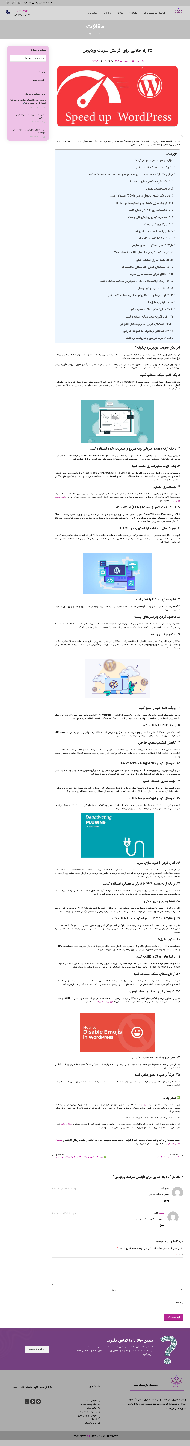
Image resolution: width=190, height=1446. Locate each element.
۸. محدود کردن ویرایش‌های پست (149, 217)
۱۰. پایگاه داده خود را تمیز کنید (151, 231)
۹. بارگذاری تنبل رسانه (157, 224)
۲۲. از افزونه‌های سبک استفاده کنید (147, 316)
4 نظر (34, 121)
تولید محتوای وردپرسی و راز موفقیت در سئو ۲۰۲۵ (29, 131)
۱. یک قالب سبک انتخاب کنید (153, 167)
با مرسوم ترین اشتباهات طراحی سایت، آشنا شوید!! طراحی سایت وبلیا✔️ (28, 101)
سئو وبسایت (144, 1104)
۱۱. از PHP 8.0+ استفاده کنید (153, 238)
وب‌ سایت (179, 1302)
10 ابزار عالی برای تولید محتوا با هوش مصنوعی (30, 116)
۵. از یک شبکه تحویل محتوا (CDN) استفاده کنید (140, 195)
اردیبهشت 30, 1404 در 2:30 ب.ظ (66, 1188)
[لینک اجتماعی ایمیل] (18, 3)
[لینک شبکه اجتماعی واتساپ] (8, 3)
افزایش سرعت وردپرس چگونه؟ (154, 160)
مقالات (91, 33)
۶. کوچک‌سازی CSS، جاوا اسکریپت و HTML (143, 203)
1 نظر (31, 107)
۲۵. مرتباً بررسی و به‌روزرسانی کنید (147, 338)
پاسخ (166, 1200)
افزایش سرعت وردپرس (103, 1001)
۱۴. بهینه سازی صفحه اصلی (153, 260)
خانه (99, 33)
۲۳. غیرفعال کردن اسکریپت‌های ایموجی (144, 323)
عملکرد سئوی (66, 1124)
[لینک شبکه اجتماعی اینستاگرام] (13, 3)
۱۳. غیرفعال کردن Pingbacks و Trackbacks (141, 252)
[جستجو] (13, 58)
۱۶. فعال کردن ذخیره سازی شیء (150, 274)
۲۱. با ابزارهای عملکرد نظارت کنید (149, 309)
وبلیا (88, 1435)
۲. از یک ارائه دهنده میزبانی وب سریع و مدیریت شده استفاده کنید (129, 174)
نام (181, 1289)
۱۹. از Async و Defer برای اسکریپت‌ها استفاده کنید (138, 295)
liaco (161, 1213)
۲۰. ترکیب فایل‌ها (158, 302)
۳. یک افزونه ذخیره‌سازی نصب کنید (148, 181)
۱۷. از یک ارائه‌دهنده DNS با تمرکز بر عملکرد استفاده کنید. (134, 281)
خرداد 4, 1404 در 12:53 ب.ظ (64, 1213)
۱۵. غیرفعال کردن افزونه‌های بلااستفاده (145, 267)
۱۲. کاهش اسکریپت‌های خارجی (150, 245)
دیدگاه (179, 1254)
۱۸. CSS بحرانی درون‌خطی (153, 288)
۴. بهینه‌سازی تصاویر (157, 188)
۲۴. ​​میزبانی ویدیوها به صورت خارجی (146, 331)
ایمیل (113, 1289)
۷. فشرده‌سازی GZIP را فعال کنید (149, 210)
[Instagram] (38, 1401)
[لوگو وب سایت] (179, 12)
